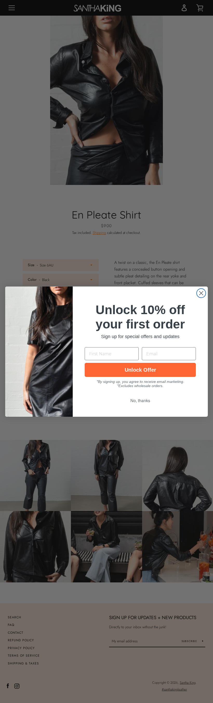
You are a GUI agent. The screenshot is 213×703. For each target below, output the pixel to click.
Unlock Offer (140, 370)
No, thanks (140, 400)
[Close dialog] (201, 293)
